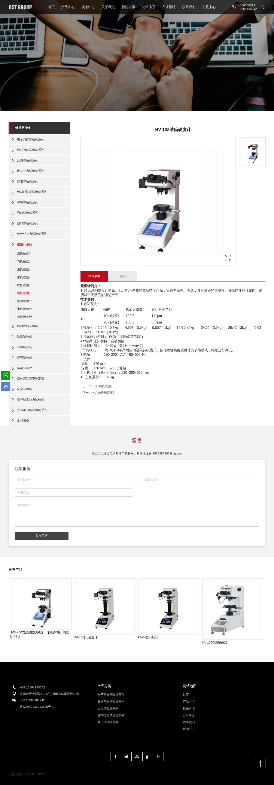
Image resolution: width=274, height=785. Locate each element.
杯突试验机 (24, 389)
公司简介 (189, 715)
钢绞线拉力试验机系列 (32, 233)
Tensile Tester (36, 774)
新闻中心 (189, 729)
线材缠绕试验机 (27, 326)
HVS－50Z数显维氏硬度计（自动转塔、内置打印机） (39, 634)
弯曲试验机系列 (27, 212)
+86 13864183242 (32, 700)
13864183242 (247, 8)
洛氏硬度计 (24, 253)
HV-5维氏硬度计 (103, 386)
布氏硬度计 (24, 261)
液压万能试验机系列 (30, 150)
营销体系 (148, 7)
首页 (51, 7)
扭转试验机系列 (27, 223)
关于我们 (108, 7)
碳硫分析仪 (24, 368)
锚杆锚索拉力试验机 (30, 399)
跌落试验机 (24, 336)
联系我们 (189, 7)
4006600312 (246, 5)
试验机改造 (24, 347)
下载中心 (209, 7)
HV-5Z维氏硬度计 (85, 637)
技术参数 (94, 276)
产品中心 (68, 7)
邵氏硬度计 (24, 277)
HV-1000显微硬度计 (215, 642)
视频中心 (88, 7)
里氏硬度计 (24, 269)
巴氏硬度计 (24, 285)
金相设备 (23, 420)
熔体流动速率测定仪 (30, 378)
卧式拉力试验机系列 (30, 171)
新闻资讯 (128, 7)
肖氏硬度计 (24, 317)
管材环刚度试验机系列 (32, 192)
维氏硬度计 (22, 128)
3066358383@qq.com (167, 453)
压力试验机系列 (27, 160)
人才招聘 (169, 7)
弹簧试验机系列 (27, 202)
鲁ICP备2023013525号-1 (37, 706)
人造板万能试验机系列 (32, 410)
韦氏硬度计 (24, 309)
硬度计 (85, 286)
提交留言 (42, 535)
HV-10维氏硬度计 (104, 392)
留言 (123, 276)
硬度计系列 (24, 244)
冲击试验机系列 (27, 181)
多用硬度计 (24, 301)
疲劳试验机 (24, 357)
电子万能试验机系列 (30, 139)
